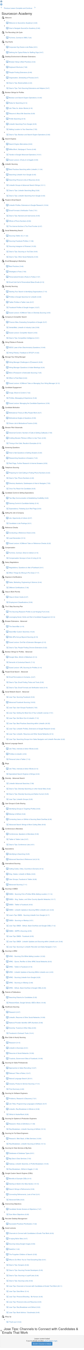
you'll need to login (50, 1341)
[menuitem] (1, 5)
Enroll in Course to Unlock (42, 1344)
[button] (1, 2)
